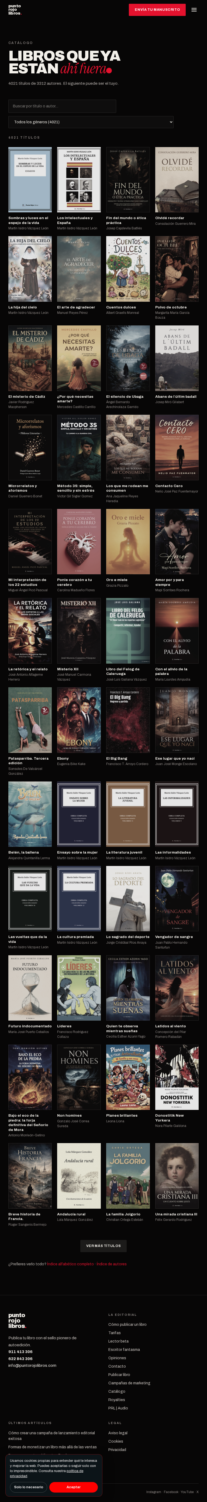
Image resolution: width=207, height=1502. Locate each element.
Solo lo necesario (28, 1487)
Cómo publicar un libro (127, 1325)
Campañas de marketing (129, 1383)
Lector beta (118, 1341)
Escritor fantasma (124, 1350)
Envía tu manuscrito (157, 10)
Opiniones (117, 1358)
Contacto (117, 1366)
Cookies (115, 1441)
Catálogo (116, 1391)
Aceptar (74, 1487)
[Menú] (194, 9)
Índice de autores (112, 1264)
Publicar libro (119, 1375)
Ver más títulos (103, 1246)
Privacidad (117, 1450)
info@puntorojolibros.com (32, 1365)
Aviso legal (117, 1433)
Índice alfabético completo (70, 1264)
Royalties (116, 1400)
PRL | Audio (118, 1408)
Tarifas (114, 1333)
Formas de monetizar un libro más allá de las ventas (52, 1447)
